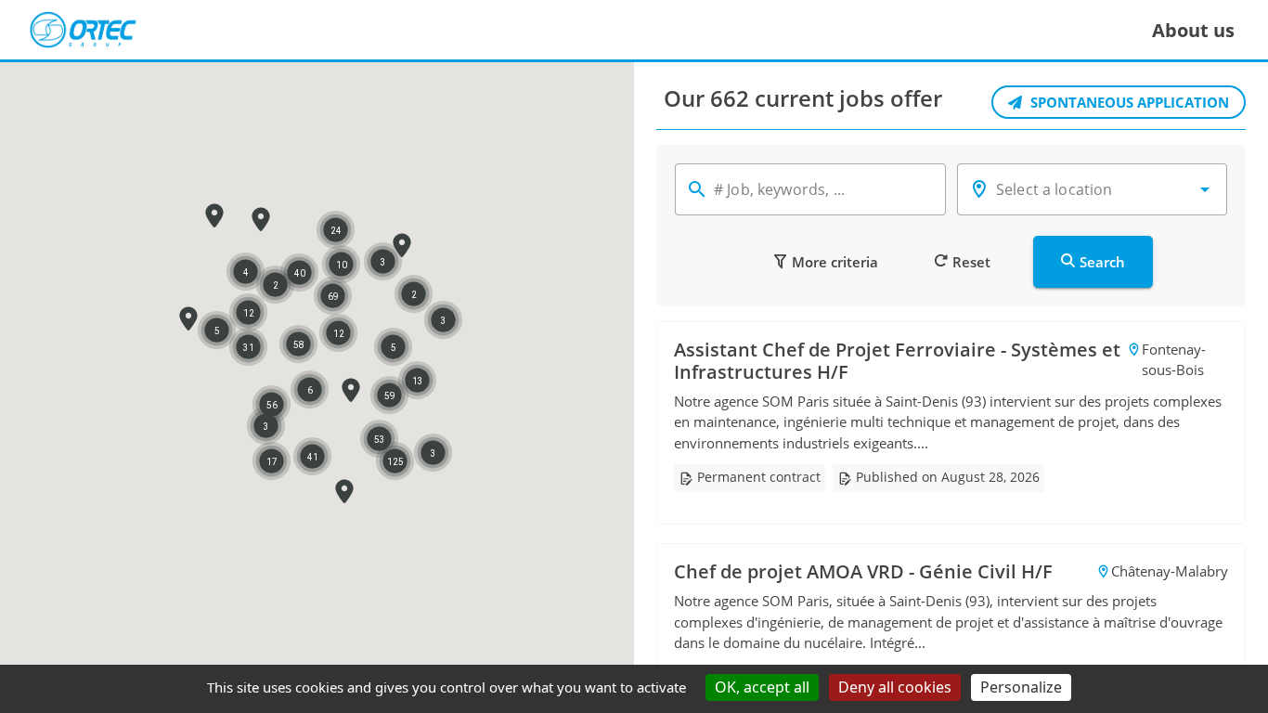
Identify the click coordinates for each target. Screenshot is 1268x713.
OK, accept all (762, 687)
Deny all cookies (894, 687)
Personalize (1021, 687)
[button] (188, 318)
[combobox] (1092, 189)
